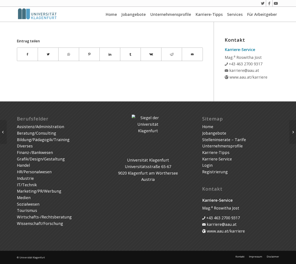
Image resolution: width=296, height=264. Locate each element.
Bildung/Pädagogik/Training (43, 139)
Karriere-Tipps (209, 14)
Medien (24, 197)
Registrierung (215, 171)
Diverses (25, 145)
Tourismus (27, 210)
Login (207, 165)
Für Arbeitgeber (262, 14)
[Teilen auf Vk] (151, 54)
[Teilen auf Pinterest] (89, 54)
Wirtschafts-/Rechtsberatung (44, 216)
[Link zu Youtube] (276, 3)
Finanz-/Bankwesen (35, 152)
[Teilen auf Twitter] (48, 54)
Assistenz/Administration (40, 126)
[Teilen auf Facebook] (27, 54)
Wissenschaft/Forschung (40, 223)
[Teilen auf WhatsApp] (69, 54)
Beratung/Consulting (36, 133)
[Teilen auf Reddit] (171, 54)
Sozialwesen (28, 204)
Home (111, 14)
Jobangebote (133, 14)
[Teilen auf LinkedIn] (110, 54)
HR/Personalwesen (34, 171)
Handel (23, 165)
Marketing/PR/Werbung (39, 191)
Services (235, 14)
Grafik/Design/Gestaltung (41, 159)
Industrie (25, 178)
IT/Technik (27, 184)
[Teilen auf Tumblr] (130, 54)
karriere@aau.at (243, 70)
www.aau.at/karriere (247, 77)
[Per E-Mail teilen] (192, 54)
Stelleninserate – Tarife (224, 139)
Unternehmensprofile (170, 14)
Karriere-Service (217, 159)
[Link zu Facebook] (269, 3)
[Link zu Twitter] (263, 3)
